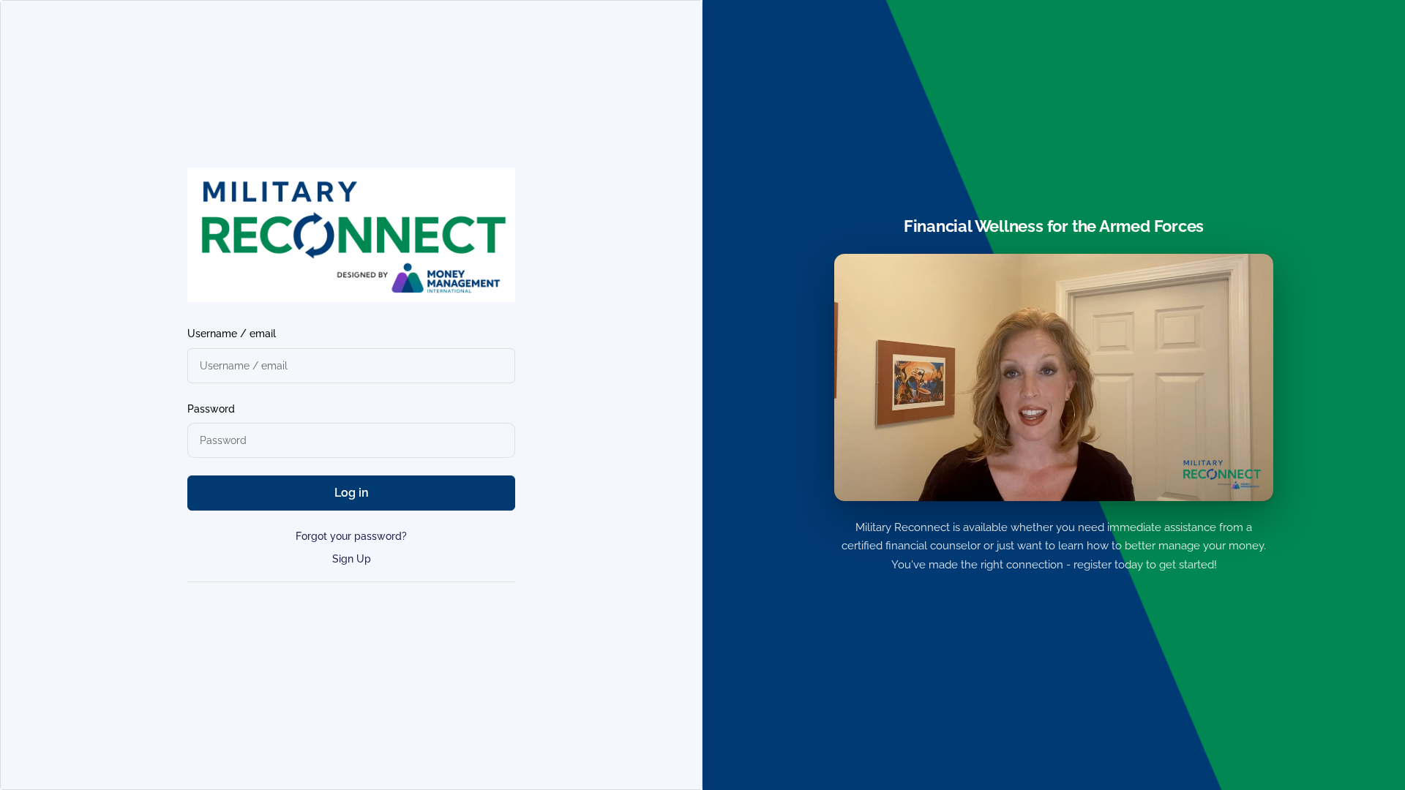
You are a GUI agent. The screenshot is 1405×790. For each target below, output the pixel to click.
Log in (351, 493)
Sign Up (351, 559)
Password (211, 409)
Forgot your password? (351, 536)
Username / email (231, 333)
